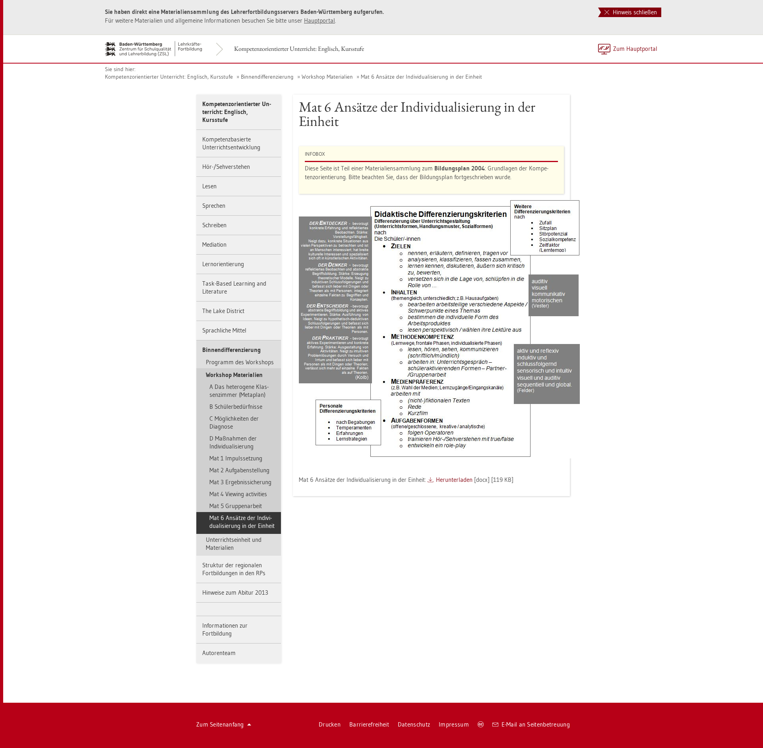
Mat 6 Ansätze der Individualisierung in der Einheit (421, 76)
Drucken (330, 724)
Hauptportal (319, 20)
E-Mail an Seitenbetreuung (536, 724)
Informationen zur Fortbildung (225, 629)
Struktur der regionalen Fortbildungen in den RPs (233, 569)
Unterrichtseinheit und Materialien (233, 543)
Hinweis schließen (634, 12)
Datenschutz (414, 724)
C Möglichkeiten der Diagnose (234, 422)
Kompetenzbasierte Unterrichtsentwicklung (231, 143)
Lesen (209, 186)
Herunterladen (454, 479)
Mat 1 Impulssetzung (235, 458)
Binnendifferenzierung (267, 76)
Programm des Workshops (240, 362)
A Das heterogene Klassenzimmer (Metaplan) (239, 390)
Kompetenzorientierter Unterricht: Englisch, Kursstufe (299, 48)
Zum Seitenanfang (220, 724)
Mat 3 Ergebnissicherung (240, 482)
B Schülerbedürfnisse (235, 406)
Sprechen (213, 205)
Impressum (454, 724)
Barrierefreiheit (369, 724)
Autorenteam (219, 653)
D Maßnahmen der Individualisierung (233, 442)
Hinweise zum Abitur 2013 (235, 592)
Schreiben (214, 225)
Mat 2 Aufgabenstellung (239, 470)
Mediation (214, 244)
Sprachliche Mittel (224, 330)
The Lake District (223, 311)
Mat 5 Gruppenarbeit (235, 506)
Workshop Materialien (327, 76)
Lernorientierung (223, 264)
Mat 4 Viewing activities (238, 494)
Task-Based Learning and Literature (234, 287)
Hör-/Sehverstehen (226, 166)
